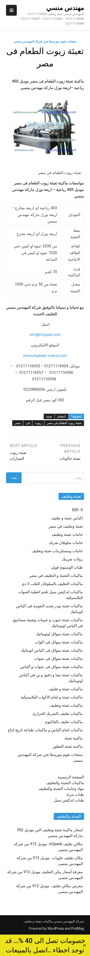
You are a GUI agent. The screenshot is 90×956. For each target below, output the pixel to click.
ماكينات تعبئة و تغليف (66, 689)
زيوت (38, 423)
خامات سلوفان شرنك (66, 542)
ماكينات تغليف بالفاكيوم (64, 721)
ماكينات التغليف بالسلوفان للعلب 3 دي (52, 583)
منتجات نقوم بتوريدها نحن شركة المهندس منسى (45, 41)
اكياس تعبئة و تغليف (67, 518)
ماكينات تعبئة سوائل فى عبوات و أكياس (51, 666)
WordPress (56, 928)
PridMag (77, 928)
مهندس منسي (65, 8)
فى (28, 423)
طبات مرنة (75, 794)
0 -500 (77, 510)
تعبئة (49, 416)
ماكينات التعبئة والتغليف (65, 783)
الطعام (61, 416)
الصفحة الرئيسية (71, 777)
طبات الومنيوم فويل (67, 567)
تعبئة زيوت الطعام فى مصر (64, 423)
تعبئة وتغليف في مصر (65, 526)
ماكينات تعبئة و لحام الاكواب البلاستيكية (52, 697)
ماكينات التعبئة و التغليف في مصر (56, 575)
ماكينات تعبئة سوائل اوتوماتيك (59, 634)
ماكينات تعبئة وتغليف (66, 705)
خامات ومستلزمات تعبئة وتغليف (57, 551)
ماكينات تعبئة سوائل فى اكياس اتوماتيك (52, 650)
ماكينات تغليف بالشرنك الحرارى (57, 713)
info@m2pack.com (45, 334)
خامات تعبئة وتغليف (67, 534)
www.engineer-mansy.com (45, 355)
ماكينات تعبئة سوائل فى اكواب (59, 642)
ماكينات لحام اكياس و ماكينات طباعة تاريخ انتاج (45, 730)
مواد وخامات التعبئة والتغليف (61, 788)
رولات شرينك (72, 559)
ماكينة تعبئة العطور (68, 746)
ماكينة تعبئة (74, 738)
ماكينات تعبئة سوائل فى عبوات (58, 658)
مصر (18, 423)
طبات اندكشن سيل (69, 800)
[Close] (84, 945)
